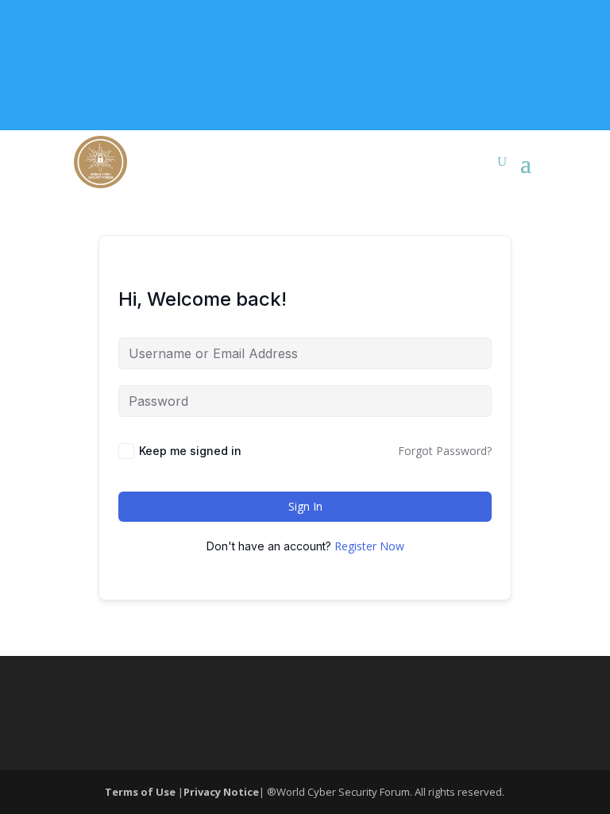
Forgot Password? (445, 450)
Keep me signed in (190, 450)
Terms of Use (141, 792)
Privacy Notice (221, 792)
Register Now (369, 546)
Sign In (305, 506)
